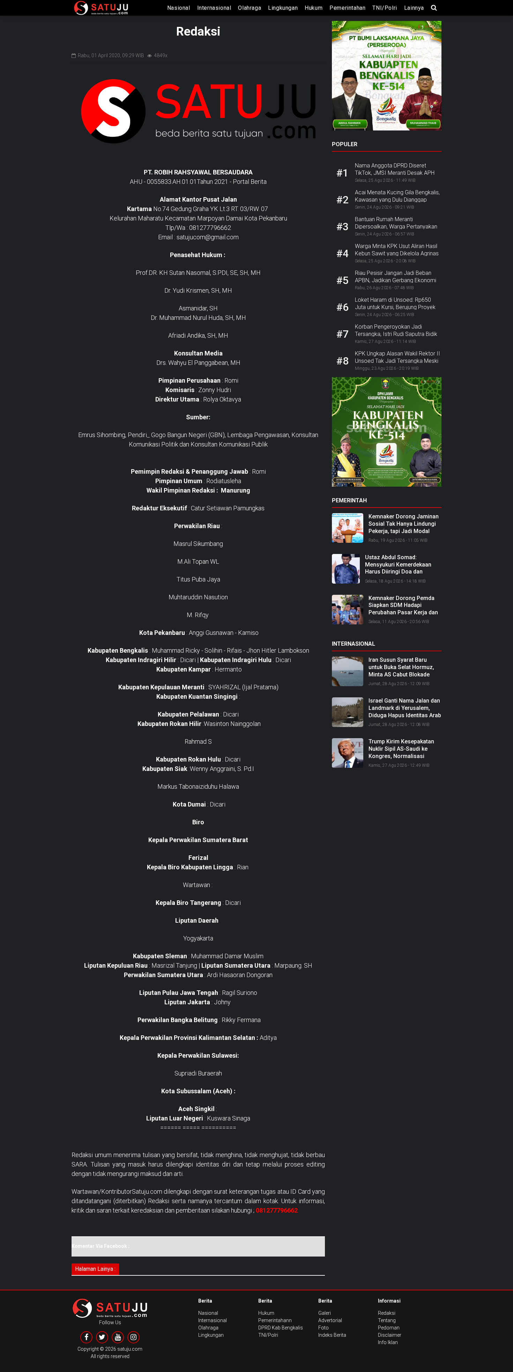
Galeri (324, 1313)
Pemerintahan (347, 8)
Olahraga (249, 8)
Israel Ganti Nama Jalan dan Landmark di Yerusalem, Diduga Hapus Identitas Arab (405, 708)
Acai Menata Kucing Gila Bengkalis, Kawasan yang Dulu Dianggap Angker (397, 199)
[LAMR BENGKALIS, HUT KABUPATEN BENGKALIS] (386, 434)
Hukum (313, 8)
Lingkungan (283, 8)
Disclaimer (389, 1335)
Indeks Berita (332, 1335)
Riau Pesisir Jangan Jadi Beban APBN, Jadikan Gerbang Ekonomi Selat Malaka (395, 280)
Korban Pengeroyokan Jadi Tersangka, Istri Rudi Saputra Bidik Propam (396, 334)
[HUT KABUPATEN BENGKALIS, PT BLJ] (386, 78)
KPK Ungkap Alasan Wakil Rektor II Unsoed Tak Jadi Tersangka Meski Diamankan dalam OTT (397, 361)
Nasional (178, 8)
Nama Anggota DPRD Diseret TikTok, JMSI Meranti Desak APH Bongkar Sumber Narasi (394, 172)
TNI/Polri (384, 8)
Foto (323, 1327)
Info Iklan (388, 1342)
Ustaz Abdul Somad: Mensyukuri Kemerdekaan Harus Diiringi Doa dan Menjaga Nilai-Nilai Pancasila (402, 568)
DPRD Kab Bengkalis (280, 1327)
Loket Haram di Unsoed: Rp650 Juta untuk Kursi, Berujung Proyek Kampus (395, 307)
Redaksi (386, 1313)
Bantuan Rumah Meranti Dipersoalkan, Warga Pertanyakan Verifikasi (396, 226)
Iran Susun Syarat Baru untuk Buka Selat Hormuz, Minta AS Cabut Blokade (401, 667)
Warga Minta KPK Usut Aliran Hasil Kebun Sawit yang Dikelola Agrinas (397, 250)
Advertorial (330, 1320)
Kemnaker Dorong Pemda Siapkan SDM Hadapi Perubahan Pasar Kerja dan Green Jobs (403, 609)
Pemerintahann (275, 1320)
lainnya (414, 8)
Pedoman (389, 1327)
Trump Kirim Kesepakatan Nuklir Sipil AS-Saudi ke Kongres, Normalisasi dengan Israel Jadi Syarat (401, 752)
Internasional (214, 8)
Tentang (387, 1320)
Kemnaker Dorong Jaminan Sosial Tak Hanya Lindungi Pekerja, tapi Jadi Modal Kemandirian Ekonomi (404, 527)
